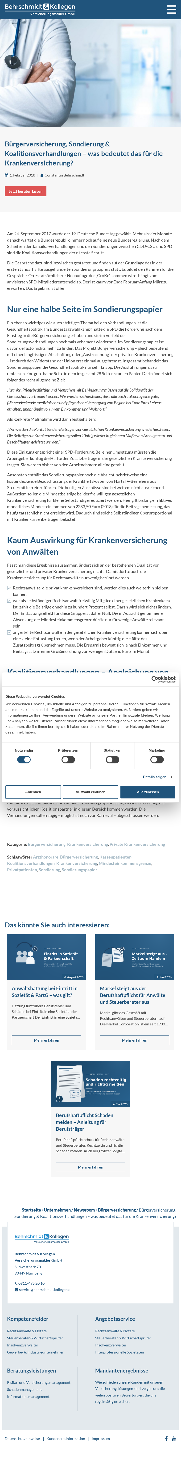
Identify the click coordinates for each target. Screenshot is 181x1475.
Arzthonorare (45, 856)
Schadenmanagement (24, 1389)
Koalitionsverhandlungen (31, 863)
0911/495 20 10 (31, 1283)
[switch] (68, 759)
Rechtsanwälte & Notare (27, 1331)
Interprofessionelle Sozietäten (119, 1352)
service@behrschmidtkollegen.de (45, 1289)
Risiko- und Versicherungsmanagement (38, 1382)
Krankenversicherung (87, 844)
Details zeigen (154, 777)
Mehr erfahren (46, 1040)
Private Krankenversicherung (137, 844)
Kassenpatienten (115, 856)
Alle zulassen (148, 792)
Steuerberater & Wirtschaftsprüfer (35, 1338)
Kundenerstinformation (65, 1438)
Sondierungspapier (79, 869)
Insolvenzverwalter (22, 1345)
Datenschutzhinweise (22, 1438)
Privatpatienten (22, 869)
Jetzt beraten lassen (25, 191)
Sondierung (49, 869)
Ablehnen (33, 792)
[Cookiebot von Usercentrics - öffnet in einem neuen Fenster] (155, 679)
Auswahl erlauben (90, 792)
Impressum (101, 1438)
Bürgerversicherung (47, 844)
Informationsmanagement (28, 1396)
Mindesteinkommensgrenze (125, 863)
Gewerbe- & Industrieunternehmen (35, 1352)
